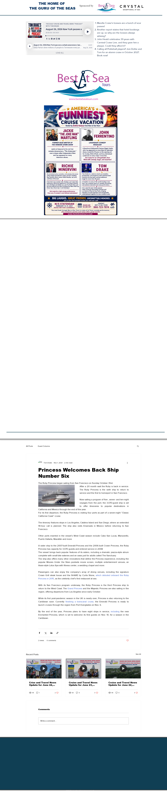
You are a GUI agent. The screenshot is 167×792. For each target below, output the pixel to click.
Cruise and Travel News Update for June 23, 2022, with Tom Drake (83, 683)
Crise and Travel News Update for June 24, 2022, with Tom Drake (42, 683)
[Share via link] (57, 633)
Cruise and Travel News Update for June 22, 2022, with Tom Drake (122, 683)
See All (138, 654)
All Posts (29, 446)
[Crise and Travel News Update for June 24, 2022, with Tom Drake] (43, 668)
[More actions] (127, 462)
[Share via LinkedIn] (51, 633)
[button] (138, 446)
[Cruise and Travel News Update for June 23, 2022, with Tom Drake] (83, 668)
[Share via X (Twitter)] (45, 633)
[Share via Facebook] (39, 633)
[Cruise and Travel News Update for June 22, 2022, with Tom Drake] (123, 668)
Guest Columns (44, 446)
